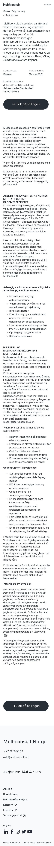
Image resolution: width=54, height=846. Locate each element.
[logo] (11, 4)
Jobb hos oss (12, 15)
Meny (47, 4)
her (5, 634)
